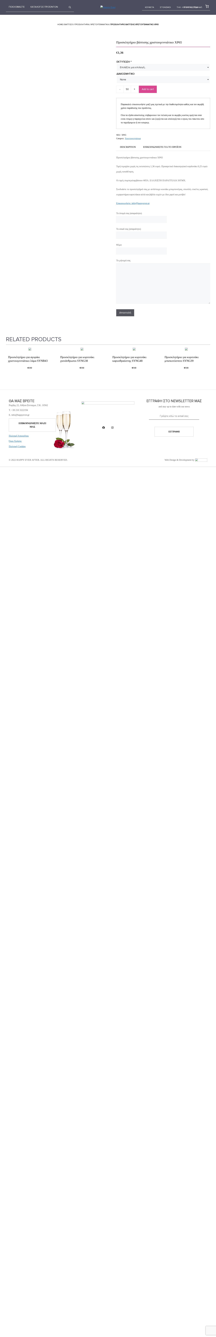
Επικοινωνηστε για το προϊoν (162, 147)
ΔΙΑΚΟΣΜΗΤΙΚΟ (126, 73)
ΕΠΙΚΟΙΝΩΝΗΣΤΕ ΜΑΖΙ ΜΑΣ (32, 425)
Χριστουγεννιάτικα (100, 24)
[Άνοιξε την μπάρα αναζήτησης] (70, 7)
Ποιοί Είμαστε (17, 7)
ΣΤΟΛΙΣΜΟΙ (165, 7)
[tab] (127, 147)
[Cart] (206, 6)
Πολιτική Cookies (17, 446)
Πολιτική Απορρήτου (19, 436)
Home (60, 24)
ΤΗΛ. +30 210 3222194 (187, 7)
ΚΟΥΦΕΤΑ (149, 7)
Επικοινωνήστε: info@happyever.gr (133, 203)
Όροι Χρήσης (15, 441)
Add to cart (148, 89)
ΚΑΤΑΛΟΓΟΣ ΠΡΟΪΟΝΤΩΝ (44, 7)
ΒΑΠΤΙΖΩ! (68, 24)
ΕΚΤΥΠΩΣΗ (124, 61)
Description (128, 147)
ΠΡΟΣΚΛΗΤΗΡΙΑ (82, 24)
